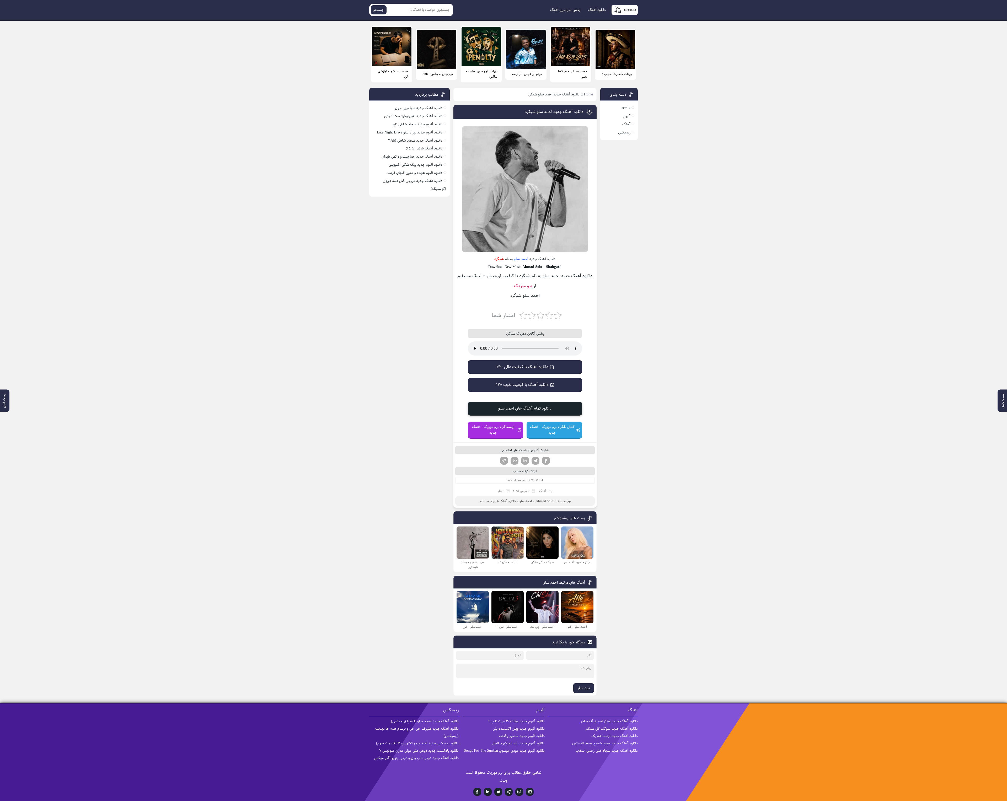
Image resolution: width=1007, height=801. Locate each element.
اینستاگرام (519, 792)
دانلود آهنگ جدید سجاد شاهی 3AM (415, 140)
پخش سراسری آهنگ (565, 10)
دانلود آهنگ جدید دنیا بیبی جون (418, 108)
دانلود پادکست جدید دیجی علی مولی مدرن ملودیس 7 (419, 751)
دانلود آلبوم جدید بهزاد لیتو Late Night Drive (409, 132)
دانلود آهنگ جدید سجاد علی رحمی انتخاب (607, 751)
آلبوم (626, 116)
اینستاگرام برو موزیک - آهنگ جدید (493, 430)
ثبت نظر (583, 688)
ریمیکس (624, 132)
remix (626, 108)
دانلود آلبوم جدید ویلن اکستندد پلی (518, 729)
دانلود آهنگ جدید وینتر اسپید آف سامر (609, 721)
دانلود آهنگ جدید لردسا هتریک (614, 736)
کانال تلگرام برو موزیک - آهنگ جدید (552, 430)
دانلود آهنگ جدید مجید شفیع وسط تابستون (605, 743)
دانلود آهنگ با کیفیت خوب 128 (522, 384)
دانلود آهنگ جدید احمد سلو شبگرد (554, 112)
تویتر (535, 461)
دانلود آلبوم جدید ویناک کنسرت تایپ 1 (516, 721)
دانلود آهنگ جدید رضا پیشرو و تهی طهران (412, 156)
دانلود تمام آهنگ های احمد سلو (524, 408)
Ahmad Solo (544, 501)
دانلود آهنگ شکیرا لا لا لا (424, 148)
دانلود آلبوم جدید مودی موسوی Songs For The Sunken (504, 751)
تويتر (498, 792)
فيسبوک (477, 792)
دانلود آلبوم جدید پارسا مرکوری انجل (518, 743)
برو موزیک (523, 285)
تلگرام (504, 461)
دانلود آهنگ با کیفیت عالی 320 (522, 367)
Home (588, 94)
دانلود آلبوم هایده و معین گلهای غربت (414, 173)
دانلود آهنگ (597, 10)
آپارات (530, 792)
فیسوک (546, 461)
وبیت (503, 780)
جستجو (378, 10)
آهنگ (542, 490)
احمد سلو (521, 259)
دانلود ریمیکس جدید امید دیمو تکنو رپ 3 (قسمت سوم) (417, 743)
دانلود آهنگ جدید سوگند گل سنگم (612, 729)
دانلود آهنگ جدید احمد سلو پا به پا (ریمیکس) (425, 721)
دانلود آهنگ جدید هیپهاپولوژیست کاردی (413, 116)
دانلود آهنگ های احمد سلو (498, 501)
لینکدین (525, 461)
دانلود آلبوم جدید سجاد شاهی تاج (417, 124)
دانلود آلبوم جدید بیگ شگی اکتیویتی (415, 165)
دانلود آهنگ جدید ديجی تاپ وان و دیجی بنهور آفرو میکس (416, 758)
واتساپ (514, 461)
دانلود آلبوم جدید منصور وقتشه (522, 736)
